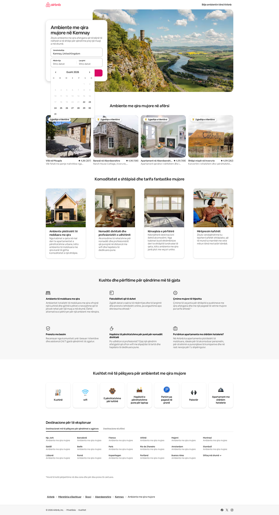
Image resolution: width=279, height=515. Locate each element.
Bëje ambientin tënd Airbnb (217, 4)
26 (67, 108)
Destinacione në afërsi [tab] (114, 428)
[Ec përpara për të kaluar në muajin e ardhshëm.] (89, 72)
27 (72, 108)
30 (89, 108)
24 (55, 108)
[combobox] (76, 53)
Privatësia (71, 510)
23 (90, 102)
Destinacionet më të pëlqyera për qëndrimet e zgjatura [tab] (72, 428)
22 (84, 102)
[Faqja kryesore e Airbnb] (53, 4)
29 (84, 108)
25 (61, 108)
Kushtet (82, 510)
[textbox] (63, 64)
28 (78, 108)
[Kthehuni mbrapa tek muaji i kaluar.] (56, 72)
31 (55, 114)
